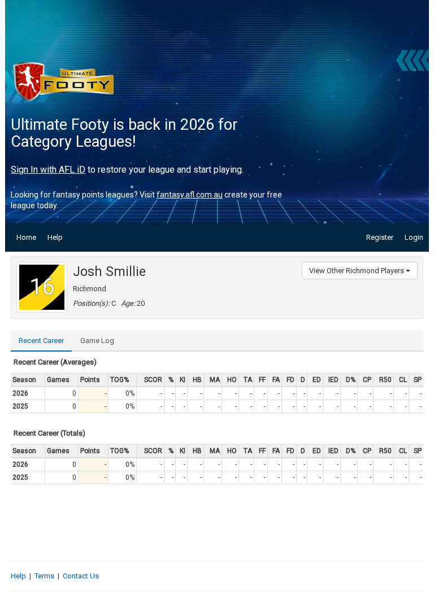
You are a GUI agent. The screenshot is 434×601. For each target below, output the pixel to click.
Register (379, 237)
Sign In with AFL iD (48, 169)
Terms (44, 576)
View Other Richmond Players (357, 270)
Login (414, 237)
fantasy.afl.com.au (190, 194)
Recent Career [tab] (41, 340)
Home (26, 237)
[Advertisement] (217, 522)
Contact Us (81, 576)
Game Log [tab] (97, 340)
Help (55, 237)
